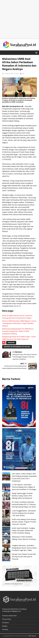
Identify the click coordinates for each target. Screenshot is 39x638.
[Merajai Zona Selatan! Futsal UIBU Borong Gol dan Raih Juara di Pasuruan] (6, 557)
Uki (23, 73)
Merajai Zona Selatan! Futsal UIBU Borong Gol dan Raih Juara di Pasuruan (24, 556)
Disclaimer (5, 623)
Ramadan (11, 343)
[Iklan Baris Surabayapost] (19, 585)
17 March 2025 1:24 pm (11, 73)
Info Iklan (5, 629)
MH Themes (32, 636)
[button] (36, 52)
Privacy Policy (6, 619)
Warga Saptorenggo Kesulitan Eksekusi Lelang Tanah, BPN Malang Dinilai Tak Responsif (22, 495)
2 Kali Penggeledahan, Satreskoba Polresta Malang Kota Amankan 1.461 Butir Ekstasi (24, 513)
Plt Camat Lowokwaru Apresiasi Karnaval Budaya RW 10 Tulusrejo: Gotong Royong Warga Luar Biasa (24, 504)
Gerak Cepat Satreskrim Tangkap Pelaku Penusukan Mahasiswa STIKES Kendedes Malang (23, 530)
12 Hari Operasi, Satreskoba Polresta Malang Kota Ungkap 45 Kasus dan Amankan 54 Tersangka (24, 487)
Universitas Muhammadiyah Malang (17, 347)
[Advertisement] (19, 19)
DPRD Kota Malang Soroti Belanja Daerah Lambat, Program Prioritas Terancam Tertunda (24, 521)
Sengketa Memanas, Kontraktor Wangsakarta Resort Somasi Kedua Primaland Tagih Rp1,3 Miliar (24, 547)
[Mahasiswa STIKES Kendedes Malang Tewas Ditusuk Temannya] (6, 540)
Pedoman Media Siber (9, 616)
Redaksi (4, 626)
